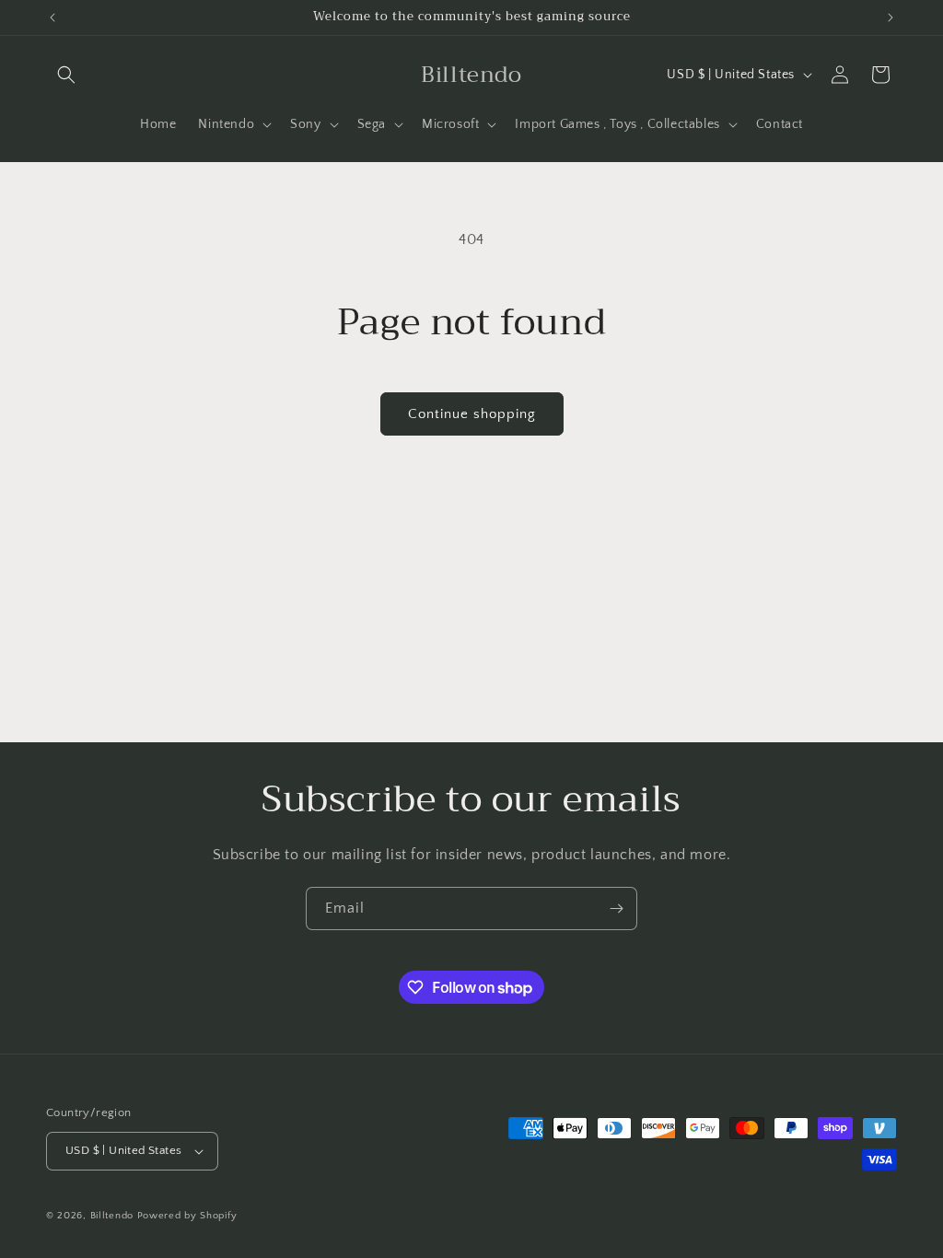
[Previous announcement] (52, 17)
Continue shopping (472, 414)
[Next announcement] (890, 17)
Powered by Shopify (187, 1215)
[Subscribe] (616, 908)
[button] (66, 74)
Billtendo (112, 1215)
